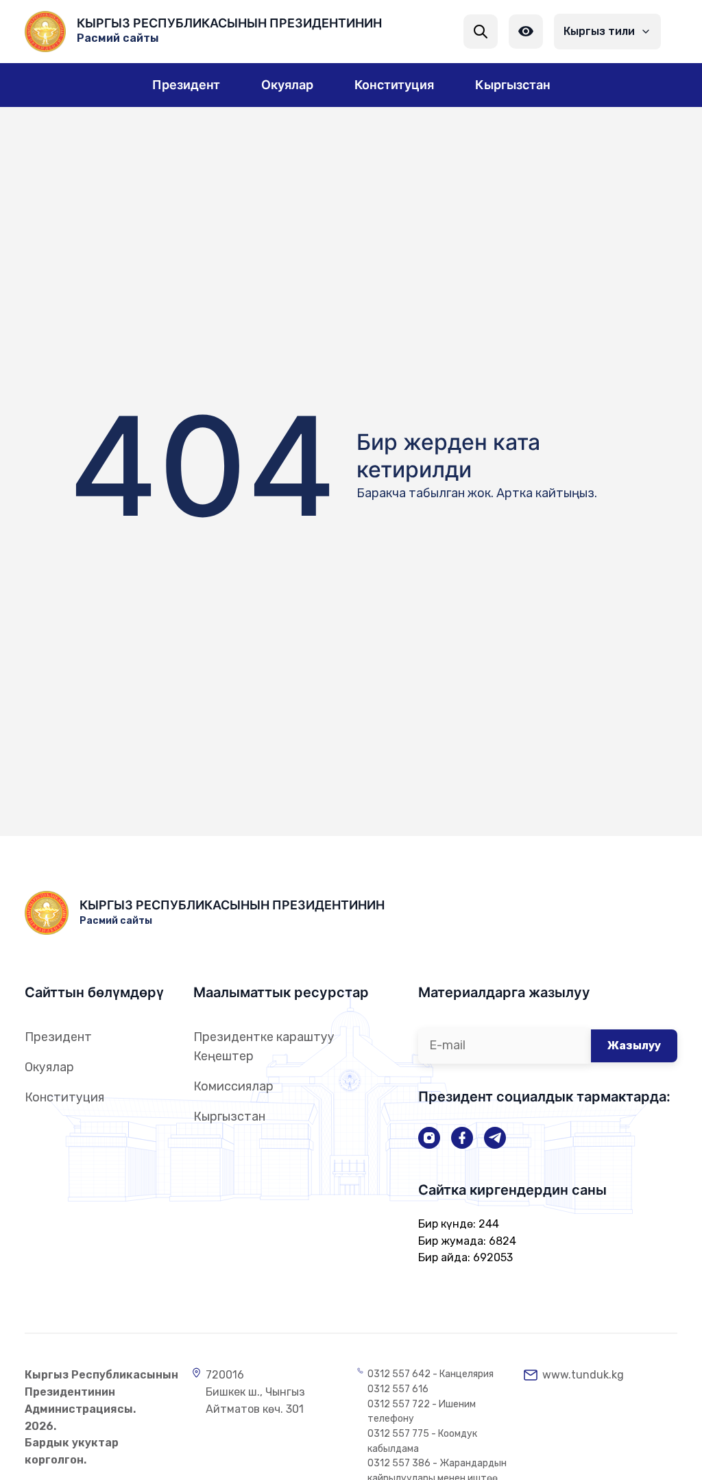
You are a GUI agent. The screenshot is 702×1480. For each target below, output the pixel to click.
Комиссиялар (233, 1086)
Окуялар (49, 1067)
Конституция (64, 1097)
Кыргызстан (229, 1116)
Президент (58, 1037)
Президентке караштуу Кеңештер (264, 1046)
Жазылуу (634, 1045)
